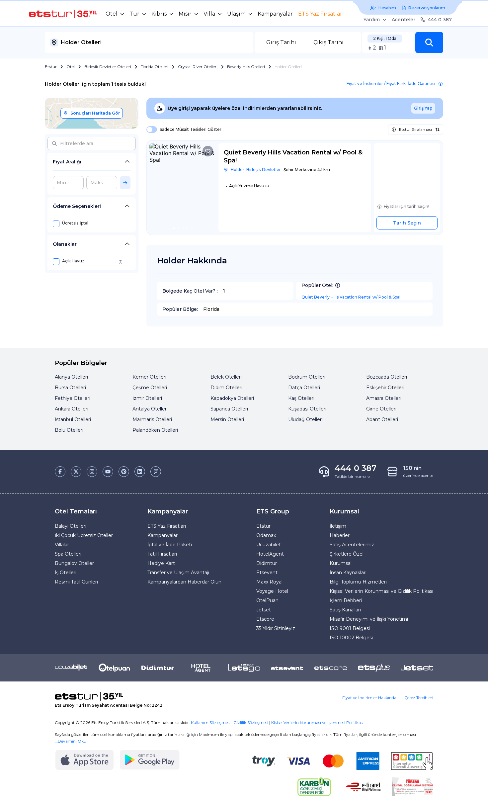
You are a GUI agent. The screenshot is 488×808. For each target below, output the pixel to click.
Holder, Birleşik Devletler (256, 169)
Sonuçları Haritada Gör (95, 113)
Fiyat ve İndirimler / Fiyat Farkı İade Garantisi (391, 83)
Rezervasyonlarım (426, 7)
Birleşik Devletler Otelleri (107, 66)
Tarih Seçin (407, 223)
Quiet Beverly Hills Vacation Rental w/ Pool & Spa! (350, 297)
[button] (429, 42)
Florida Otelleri (154, 66)
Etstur (51, 66)
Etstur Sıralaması (415, 129)
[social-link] (60, 471)
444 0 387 (440, 20)
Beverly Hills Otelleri (246, 66)
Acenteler (403, 20)
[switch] (149, 129)
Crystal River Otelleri (197, 66)
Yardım (372, 20)
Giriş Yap (423, 108)
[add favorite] (208, 151)
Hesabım (387, 7)
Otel (70, 66)
